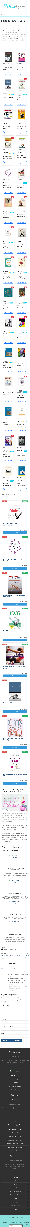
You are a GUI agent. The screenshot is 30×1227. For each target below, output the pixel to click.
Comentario (5, 1005)
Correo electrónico (8, 1026)
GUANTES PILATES (15, 914)
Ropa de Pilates (15, 1205)
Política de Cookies (15, 1086)
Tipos (15, 1209)
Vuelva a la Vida (7, 702)
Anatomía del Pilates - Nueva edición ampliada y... (14, 595)
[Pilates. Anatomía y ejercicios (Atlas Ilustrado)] (15, 727)
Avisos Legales (15, 1079)
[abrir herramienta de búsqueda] (2, 14)
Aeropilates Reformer (15, 1133)
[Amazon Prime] (25, 527)
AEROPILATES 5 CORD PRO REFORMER (15, 869)
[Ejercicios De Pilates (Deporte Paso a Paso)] (15, 655)
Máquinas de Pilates (15, 1191)
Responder (26, 971)
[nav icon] (26, 14)
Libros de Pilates (15, 1188)
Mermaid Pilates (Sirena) (15, 1147)
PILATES (6, 631)
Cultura (15, 1180)
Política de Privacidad (15, 1090)
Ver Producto (15, 532)
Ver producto (8, 74)
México (15, 1198)
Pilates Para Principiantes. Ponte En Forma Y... (13, 560)
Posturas (15, 1202)
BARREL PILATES (15, 934)
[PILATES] (15, 619)
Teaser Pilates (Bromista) (15, 1151)
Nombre (4, 1019)
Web (2, 1033)
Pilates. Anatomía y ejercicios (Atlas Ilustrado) (13, 739)
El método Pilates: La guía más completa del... (12, 524)
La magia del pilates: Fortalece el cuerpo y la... (15, 775)
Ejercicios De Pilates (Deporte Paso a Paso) (14, 667)
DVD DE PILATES (15, 893)
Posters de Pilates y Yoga (15, 1140)
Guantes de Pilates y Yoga (15, 1143)
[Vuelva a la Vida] (15, 691)
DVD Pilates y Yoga (15, 1136)
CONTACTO (15, 1083)
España (15, 1184)
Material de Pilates (15, 1195)
